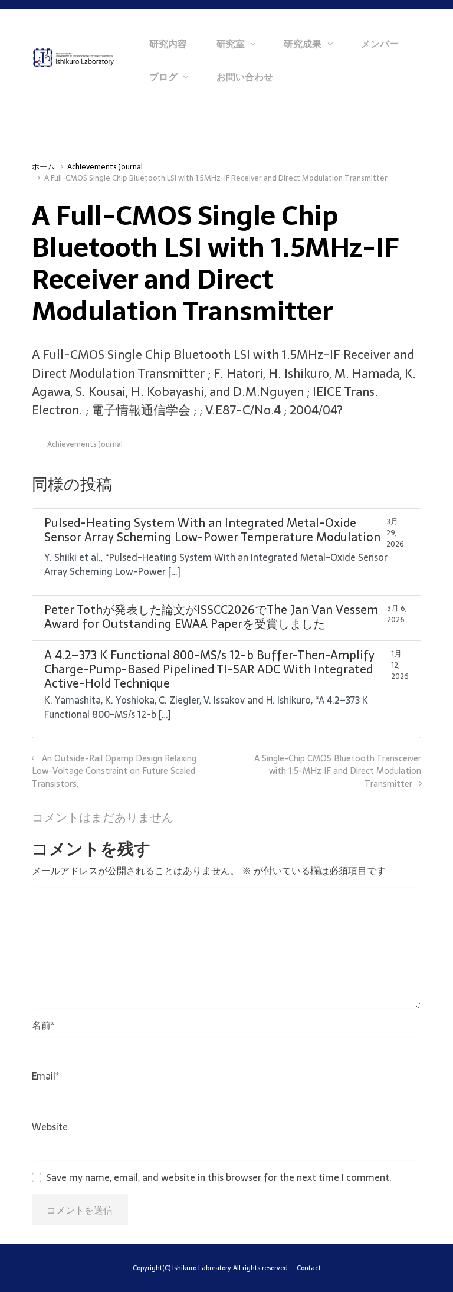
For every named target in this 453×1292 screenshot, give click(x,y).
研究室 (230, 43)
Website (50, 1127)
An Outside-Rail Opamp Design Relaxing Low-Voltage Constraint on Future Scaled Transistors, (114, 771)
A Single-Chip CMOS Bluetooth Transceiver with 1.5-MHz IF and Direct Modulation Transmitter (337, 771)
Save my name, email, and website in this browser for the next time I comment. (219, 1177)
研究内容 (168, 43)
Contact (309, 1267)
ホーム (43, 167)
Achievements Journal (105, 167)
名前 (43, 1025)
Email (45, 1076)
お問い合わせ (244, 76)
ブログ (163, 76)
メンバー (380, 43)
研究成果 (302, 43)
